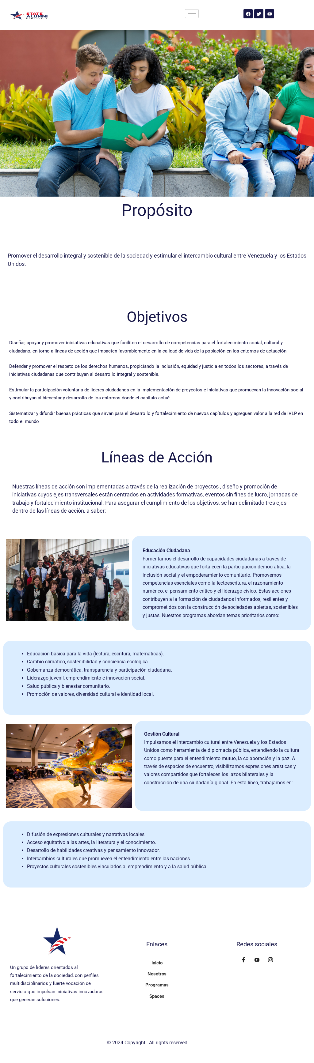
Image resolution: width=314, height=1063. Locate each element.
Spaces (156, 996)
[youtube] (257, 960)
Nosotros (157, 974)
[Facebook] (243, 960)
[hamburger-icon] (192, 13)
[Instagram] (270, 960)
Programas (157, 985)
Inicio (157, 963)
